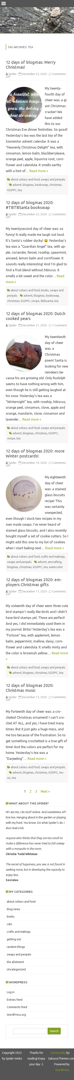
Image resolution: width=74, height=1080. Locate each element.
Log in (10, 992)
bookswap (41, 184)
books (45, 290)
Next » (45, 791)
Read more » (38, 171)
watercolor (56, 567)
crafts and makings (53, 556)
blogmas (28, 184)
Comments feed (17, 1007)
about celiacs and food (25, 179)
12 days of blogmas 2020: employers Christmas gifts (34, 582)
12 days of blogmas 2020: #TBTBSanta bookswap (29, 205)
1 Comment (59, 325)
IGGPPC (12, 190)
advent (17, 184)
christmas (55, 184)
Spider (12, 74)
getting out (14, 939)
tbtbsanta (47, 301)
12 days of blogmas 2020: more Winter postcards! (35, 453)
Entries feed (14, 999)
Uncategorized (16, 969)
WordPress (62, 1070)
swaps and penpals (53, 179)
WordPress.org (16, 1014)
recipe (35, 301)
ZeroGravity (58, 1052)
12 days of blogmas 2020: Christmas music (29, 688)
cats (9, 924)
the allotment (15, 962)
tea (20, 190)
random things (16, 946)
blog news (13, 909)
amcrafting (54, 562)
